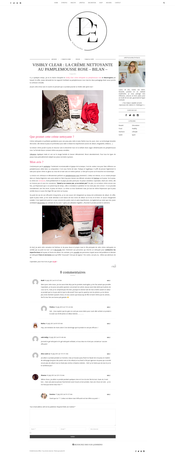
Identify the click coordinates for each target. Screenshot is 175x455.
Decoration (92, 3)
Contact (118, 3)
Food (120, 128)
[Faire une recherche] (164, 3)
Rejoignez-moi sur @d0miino (88, 445)
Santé (120, 135)
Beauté (121, 125)
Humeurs (122, 132)
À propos (64, 3)
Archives (109, 3)
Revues (78, 59)
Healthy (73, 3)
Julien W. (62, 451)
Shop (101, 3)
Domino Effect (37, 451)
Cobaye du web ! (66, 59)
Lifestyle (82, 3)
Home (56, 3)
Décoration (135, 125)
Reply (108, 280)
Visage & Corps (89, 59)
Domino (87, 18)
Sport (134, 135)
